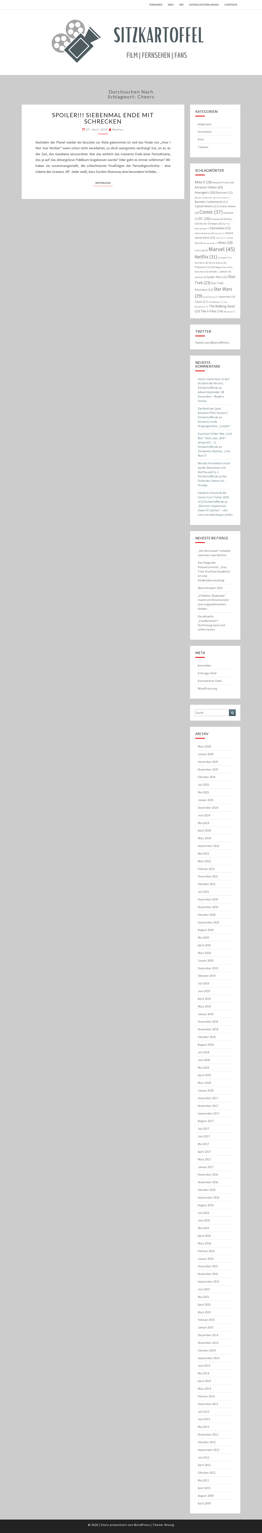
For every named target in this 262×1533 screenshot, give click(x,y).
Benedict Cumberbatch (211, 202)
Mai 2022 (203, 853)
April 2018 (204, 1075)
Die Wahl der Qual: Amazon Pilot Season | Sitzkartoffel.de (212, 413)
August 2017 (206, 1121)
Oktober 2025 (207, 777)
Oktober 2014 (207, 1350)
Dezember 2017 (208, 1098)
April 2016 (204, 1236)
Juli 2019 (203, 983)
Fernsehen (155, 4)
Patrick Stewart (217, 262)
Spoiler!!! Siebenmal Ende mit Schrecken (103, 118)
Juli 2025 (203, 784)
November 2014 (208, 1343)
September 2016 (208, 1197)
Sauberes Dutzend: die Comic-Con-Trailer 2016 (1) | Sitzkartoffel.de (213, 497)
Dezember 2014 (208, 1335)
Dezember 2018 (208, 1021)
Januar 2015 (205, 1327)
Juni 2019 (204, 991)
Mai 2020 (203, 937)
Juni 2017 (204, 1136)
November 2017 (208, 1106)
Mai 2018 (203, 1067)
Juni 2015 (204, 1289)
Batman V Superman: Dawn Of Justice (212, 197)
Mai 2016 (203, 1228)
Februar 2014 (206, 1396)
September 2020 (208, 922)
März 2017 (204, 1159)
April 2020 (204, 945)
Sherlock (200, 277)
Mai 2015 (203, 1297)
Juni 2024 (204, 815)
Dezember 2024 (208, 807)
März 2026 (204, 746)
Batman (224, 192)
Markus (118, 129)
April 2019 (204, 999)
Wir (181, 4)
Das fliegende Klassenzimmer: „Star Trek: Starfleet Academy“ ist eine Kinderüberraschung (214, 571)
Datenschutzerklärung (204, 4)
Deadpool (216, 219)
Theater (203, 147)
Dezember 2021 (208, 876)
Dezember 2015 (208, 1266)
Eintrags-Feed (207, 673)
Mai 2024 (203, 823)
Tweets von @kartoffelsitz (212, 342)
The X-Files (212, 311)
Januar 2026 (205, 754)
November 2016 (208, 1182)
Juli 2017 (203, 1128)
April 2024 (204, 830)
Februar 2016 (206, 1251)
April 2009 (204, 1503)
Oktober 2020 (207, 915)
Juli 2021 (203, 892)
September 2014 (208, 1358)
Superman (227, 296)
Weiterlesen (104, 183)
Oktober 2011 (207, 1472)
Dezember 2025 (208, 762)
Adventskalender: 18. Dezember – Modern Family (211, 396)
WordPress (142, 1525)
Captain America (207, 206)
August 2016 (206, 1205)
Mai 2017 (203, 1144)
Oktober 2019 (207, 976)
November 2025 (208, 769)
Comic (211, 212)
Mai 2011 (203, 1480)
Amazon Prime (223, 182)
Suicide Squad (210, 297)
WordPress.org (207, 688)
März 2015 (204, 1312)
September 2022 (208, 846)
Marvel (221, 249)
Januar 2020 (205, 960)
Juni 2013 (204, 1419)
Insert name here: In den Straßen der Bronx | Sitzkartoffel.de (214, 383)
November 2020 (208, 907)
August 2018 (206, 1044)
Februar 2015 (206, 1320)
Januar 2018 (205, 1090)
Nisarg (169, 1525)
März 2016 (204, 1243)
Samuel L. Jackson (219, 271)
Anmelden (204, 665)
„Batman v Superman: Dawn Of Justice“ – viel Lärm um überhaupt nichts (215, 510)
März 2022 (204, 861)
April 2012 (204, 1465)
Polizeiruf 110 (205, 267)
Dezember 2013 (208, 1404)
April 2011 (204, 1488)
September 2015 (208, 1281)
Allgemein (204, 124)
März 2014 (204, 1388)
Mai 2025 (203, 792)
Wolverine (229, 311)
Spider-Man (217, 277)
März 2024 (204, 838)
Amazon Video (209, 187)
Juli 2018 (203, 1052)
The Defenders (215, 302)
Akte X (203, 182)
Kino (171, 4)
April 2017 (204, 1151)
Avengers (205, 192)
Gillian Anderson (204, 233)
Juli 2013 (203, 1411)
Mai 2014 (203, 1373)
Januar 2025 (205, 800)
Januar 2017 (205, 1167)
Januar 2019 (205, 1014)
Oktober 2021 (207, 884)
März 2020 (204, 953)
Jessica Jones (210, 243)
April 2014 (204, 1381)
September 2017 (208, 1113)
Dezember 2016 (208, 1174)
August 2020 (206, 930)
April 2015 (204, 1304)
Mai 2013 (203, 1427)
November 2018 (208, 1029)
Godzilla (219, 233)
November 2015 (208, 1274)
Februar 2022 (206, 869)
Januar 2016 (205, 1259)
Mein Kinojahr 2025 (210, 588)
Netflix (206, 257)
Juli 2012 (203, 1457)
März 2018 (204, 1083)
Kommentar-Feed (209, 681)
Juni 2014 (204, 1365)
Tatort (201, 302)
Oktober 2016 (207, 1190)
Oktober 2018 (207, 1037)
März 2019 (204, 1006)
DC (204, 218)
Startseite (230, 4)
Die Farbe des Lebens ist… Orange (212, 480)
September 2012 (208, 1450)
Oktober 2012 (207, 1442)
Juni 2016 (204, 1220)
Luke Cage (201, 250)
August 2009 (206, 1496)
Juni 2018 (204, 1060)
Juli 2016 (203, 1213)
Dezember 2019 (208, 968)
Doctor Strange (210, 223)
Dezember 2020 (208, 899)
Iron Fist (221, 238)
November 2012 (208, 1434)
